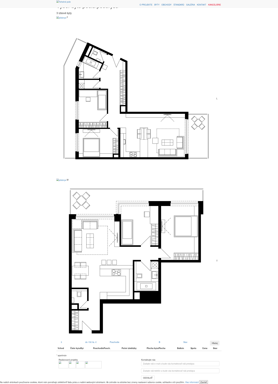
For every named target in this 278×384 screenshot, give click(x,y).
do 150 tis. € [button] (91, 342)
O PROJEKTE (146, 4)
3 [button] (61, 342)
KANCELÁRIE (214, 4)
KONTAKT (201, 4)
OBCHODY (166, 4)
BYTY (156, 4)
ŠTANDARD (178, 4)
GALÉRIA (190, 4)
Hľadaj (215, 343)
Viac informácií (192, 382)
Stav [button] (185, 342)
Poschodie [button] (114, 342)
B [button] (159, 342)
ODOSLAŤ (148, 377)
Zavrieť (203, 382)
